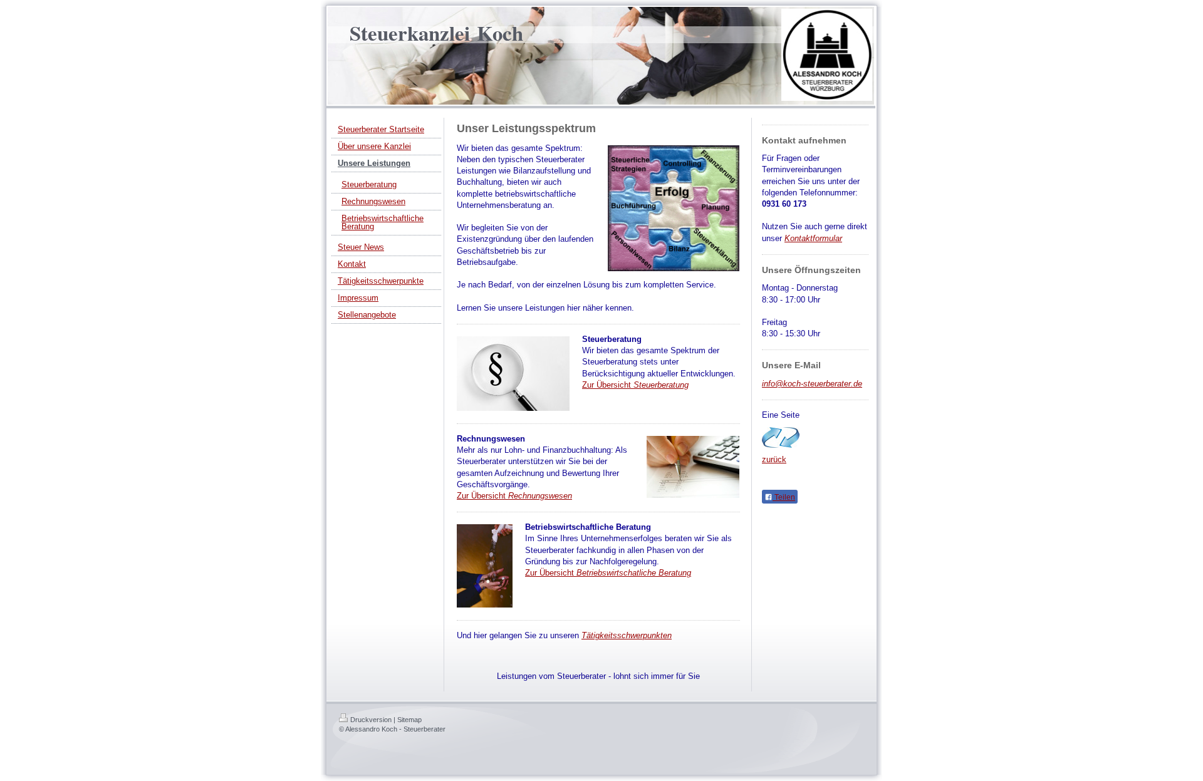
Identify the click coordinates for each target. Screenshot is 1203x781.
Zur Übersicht (635, 385)
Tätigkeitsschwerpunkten (626, 635)
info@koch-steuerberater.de (812, 383)
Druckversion (371, 719)
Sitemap (409, 719)
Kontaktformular (813, 238)
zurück (774, 459)
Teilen (784, 497)
